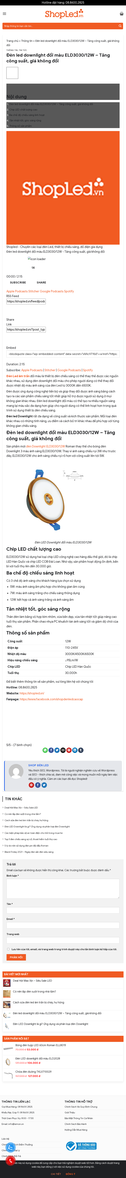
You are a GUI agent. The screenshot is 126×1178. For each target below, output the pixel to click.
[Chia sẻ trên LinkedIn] (75, 750)
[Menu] (4, 14)
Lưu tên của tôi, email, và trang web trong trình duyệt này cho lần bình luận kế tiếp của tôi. (64, 949)
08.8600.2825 (74, 2)
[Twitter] (44, 785)
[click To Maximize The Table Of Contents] (12, 73)
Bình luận (13, 875)
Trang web (13, 934)
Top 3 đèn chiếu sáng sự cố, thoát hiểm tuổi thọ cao (31, 839)
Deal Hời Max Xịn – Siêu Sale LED (32, 980)
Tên (10, 904)
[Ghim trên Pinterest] (69, 750)
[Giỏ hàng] (122, 13)
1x (33, 267)
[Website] (31, 785)
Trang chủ (12, 41)
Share (41, 282)
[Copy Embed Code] (10, 355)
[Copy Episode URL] (10, 339)
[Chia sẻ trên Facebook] (51, 750)
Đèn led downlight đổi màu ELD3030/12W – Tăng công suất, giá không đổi (57, 1013)
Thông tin (26, 41)
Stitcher (34, 291)
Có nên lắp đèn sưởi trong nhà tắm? (34, 991)
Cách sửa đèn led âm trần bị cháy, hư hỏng (38, 1002)
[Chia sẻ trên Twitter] (57, 750)
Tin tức (23, 50)
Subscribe (18, 282)
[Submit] (120, 26)
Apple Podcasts (17, 291)
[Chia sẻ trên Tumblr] (81, 750)
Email (11, 919)
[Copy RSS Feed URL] (10, 311)
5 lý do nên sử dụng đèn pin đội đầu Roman (26, 845)
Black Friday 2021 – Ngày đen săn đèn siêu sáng (29, 851)
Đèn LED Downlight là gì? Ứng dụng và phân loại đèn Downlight (50, 1024)
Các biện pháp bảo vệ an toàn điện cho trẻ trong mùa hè (34, 832)
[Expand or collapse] (10, 87)
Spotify (69, 291)
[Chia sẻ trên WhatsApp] (45, 750)
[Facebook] (38, 785)
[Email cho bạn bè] (63, 750)
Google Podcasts (52, 291)
